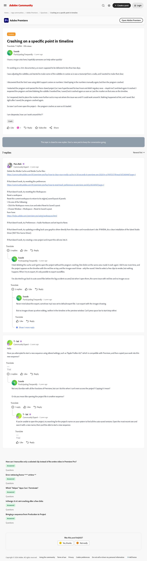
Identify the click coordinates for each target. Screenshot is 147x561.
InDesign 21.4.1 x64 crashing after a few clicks (24, 501)
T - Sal (16, 341)
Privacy (71, 557)
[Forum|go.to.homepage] (21, 5)
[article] (73, 207)
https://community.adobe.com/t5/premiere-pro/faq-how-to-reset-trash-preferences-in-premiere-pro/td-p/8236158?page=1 (55, 185)
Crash (10, 121)
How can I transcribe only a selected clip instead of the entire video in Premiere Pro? (41, 461)
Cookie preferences (83, 557)
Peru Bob (18, 164)
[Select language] (109, 5)
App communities (17, 13)
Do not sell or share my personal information (108, 557)
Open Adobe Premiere (131, 20)
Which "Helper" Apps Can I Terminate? (22, 488)
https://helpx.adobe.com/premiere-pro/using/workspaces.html (32, 215)
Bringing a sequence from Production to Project (26, 514)
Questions (44, 13)
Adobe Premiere (32, 13)
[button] (5, 6)
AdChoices (133, 557)
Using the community (47, 557)
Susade (16, 51)
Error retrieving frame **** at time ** (21, 475)
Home (6, 13)
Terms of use (61, 557)
